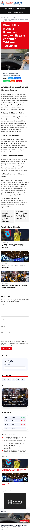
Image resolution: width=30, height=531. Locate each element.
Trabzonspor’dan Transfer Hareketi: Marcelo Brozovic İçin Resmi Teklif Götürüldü (15, 438)
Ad (2, 320)
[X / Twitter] (9, 379)
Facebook (17, 78)
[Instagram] (14, 379)
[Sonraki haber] (25, 390)
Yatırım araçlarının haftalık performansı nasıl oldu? (15, 441)
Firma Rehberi (21, 8)
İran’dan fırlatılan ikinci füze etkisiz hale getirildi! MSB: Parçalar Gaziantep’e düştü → (21, 216)
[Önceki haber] (21, 390)
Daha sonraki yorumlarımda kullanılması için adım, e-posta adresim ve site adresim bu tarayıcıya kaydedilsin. (14, 343)
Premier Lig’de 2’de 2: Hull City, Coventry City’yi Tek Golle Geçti (14, 444)
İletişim (9, 12)
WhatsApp (6, 81)
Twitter (10, 78)
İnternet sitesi (5, 333)
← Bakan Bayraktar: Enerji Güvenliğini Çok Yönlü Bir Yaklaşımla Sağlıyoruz (7, 216)
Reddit (12, 81)
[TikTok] (23, 379)
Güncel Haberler (9, 8)
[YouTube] (18, 379)
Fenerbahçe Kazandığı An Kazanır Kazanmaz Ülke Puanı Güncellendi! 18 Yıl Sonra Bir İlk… (15, 450)
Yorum (3, 304)
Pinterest (19, 81)
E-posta (4, 326)
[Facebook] (4, 379)
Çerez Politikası (18, 12)
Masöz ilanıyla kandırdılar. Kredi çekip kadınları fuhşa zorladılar (15, 447)
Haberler (3, 17)
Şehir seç (7, 364)
